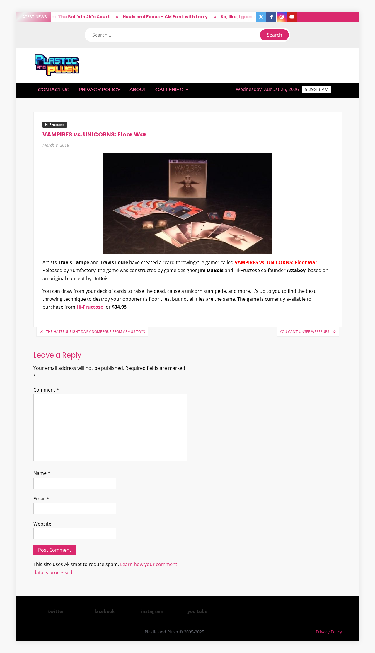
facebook (104, 611)
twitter (56, 611)
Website (42, 524)
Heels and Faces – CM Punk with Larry (157, 17)
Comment (46, 390)
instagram (152, 611)
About (137, 89)
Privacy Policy (99, 89)
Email (41, 498)
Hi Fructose (54, 124)
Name (41, 473)
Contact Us (53, 89)
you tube (197, 611)
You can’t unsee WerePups (304, 331)
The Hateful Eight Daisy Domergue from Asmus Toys (95, 331)
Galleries (169, 89)
